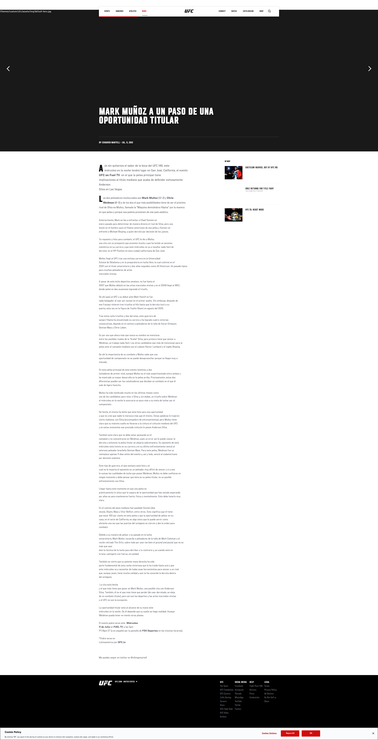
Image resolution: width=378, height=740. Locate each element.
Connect (222, 11)
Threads (238, 693)
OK (311, 733)
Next (368, 68)
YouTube (238, 701)
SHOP (261, 11)
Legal (266, 682)
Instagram (239, 690)
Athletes (132, 11)
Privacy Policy (270, 690)
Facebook (239, 686)
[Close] (373, 733)
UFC (221, 682)
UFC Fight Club (226, 709)
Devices (253, 690)
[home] (189, 11)
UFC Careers (225, 693)
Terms (266, 686)
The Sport (224, 686)
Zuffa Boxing (248, 11)
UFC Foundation (226, 690)
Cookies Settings (269, 733)
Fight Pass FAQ (256, 686)
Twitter (238, 709)
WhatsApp (239, 697)
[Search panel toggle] (269, 11)
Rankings (119, 11)
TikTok (238, 705)
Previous (9, 68)
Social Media (241, 682)
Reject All (290, 733)
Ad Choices (269, 693)
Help (252, 682)
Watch (234, 11)
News (144, 11)
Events (107, 11)
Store (222, 705)
